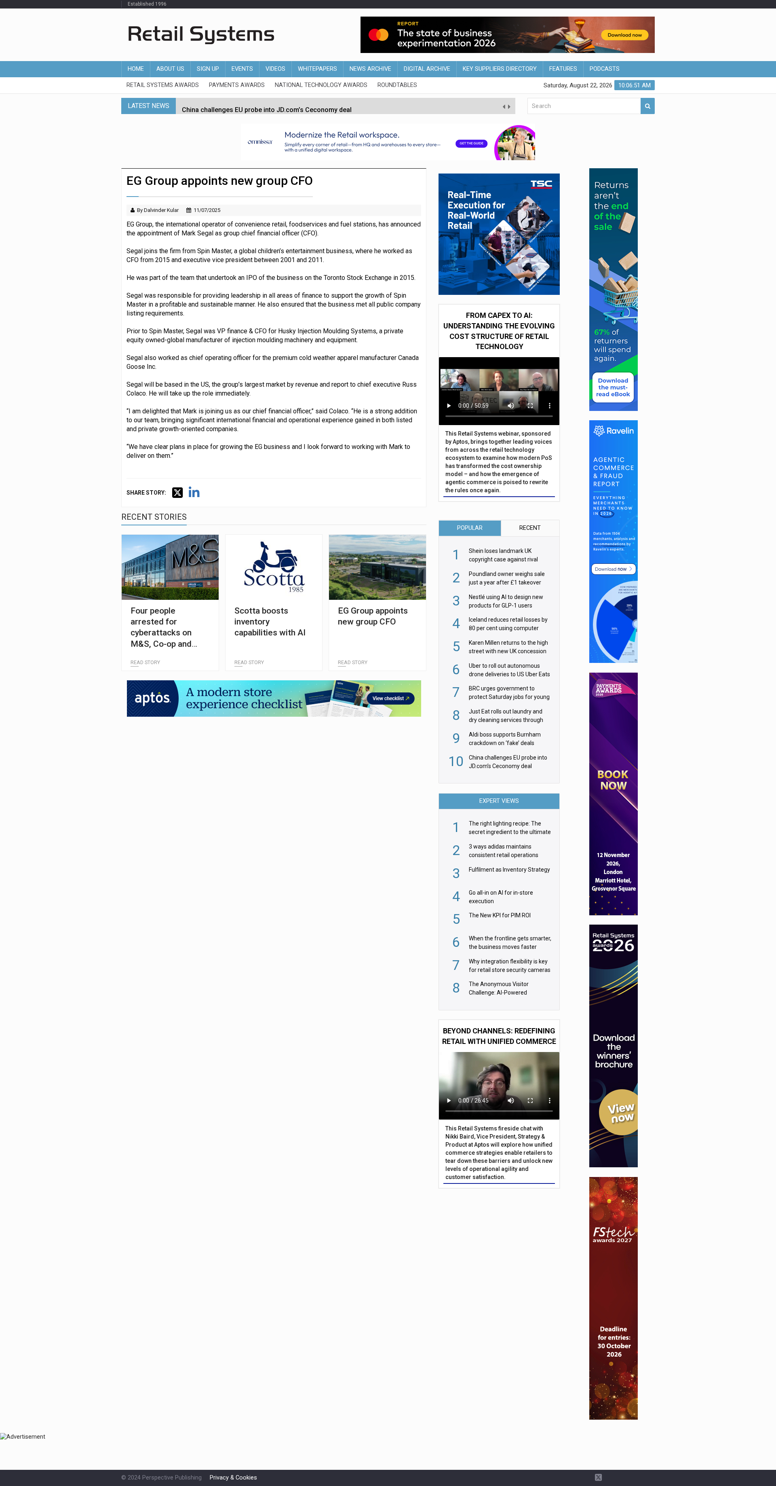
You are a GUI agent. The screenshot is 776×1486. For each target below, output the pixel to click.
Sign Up (208, 69)
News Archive (370, 69)
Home (136, 69)
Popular (470, 528)
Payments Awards (237, 85)
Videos (275, 69)
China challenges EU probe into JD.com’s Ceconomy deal (267, 106)
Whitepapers (317, 69)
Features (563, 69)
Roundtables (397, 85)
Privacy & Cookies (233, 1477)
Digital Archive (427, 69)
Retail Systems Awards (163, 85)
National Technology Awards (321, 85)
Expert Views (499, 801)
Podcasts (605, 69)
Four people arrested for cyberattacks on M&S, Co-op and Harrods (161, 633)
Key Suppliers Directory (500, 69)
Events (242, 69)
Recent (530, 528)
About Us (170, 69)
